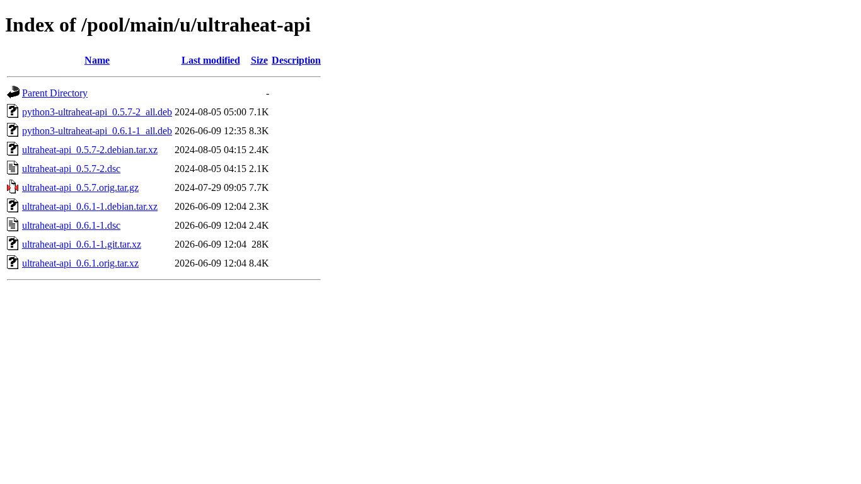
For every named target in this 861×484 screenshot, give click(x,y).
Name (97, 60)
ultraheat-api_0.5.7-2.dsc (71, 168)
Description (296, 60)
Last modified (211, 60)
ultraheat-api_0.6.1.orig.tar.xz (80, 263)
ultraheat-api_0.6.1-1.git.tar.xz (81, 244)
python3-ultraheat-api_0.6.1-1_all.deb (97, 130)
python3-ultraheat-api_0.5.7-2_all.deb (97, 112)
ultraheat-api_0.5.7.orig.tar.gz (80, 187)
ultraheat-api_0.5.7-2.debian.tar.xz (90, 149)
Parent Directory (55, 93)
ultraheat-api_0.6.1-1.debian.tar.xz (90, 206)
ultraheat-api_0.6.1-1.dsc (71, 225)
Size (259, 60)
